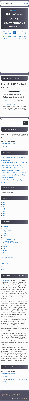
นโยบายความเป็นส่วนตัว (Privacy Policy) (10, 395)
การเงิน (5, 232)
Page (8, 393)
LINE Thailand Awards (9, 104)
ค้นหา (2, 120)
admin (6, 100)
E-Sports (5, 228)
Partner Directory (14, 393)
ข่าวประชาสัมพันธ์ (14, 90)
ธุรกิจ (4, 237)
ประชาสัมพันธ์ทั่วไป (8, 241)
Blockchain (6, 226)
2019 (4, 215)
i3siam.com (4, 263)
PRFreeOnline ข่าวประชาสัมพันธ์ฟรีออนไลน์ (11, 394)
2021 (4, 212)
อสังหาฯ (5, 246)
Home (4, 78)
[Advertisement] (14, 56)
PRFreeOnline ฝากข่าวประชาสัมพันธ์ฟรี (14, 18)
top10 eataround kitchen (8, 257)
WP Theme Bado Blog (23, 398)
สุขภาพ (5, 245)
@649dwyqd (8, 146)
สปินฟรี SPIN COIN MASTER (10, 243)
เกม (4, 248)
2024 (4, 206)
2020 (4, 213)
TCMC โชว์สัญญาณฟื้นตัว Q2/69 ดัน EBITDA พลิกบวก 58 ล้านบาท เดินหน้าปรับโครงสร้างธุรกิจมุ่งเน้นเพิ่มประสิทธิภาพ (14, 175)
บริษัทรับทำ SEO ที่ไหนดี (9, 239)
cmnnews (24, 379)
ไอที (4, 252)
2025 (4, 204)
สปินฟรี (3, 269)
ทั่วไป (4, 235)
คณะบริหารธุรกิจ (15, 379)
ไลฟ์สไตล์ (5, 250)
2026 (4, 202)
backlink (3, 393)
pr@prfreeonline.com (8, 143)
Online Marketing (7, 230)
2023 (4, 208)
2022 (4, 210)
